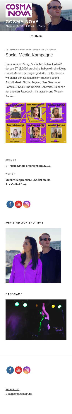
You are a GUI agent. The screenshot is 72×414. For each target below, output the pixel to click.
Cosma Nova (22, 21)
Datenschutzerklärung (19, 393)
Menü (38, 36)
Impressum (12, 389)
